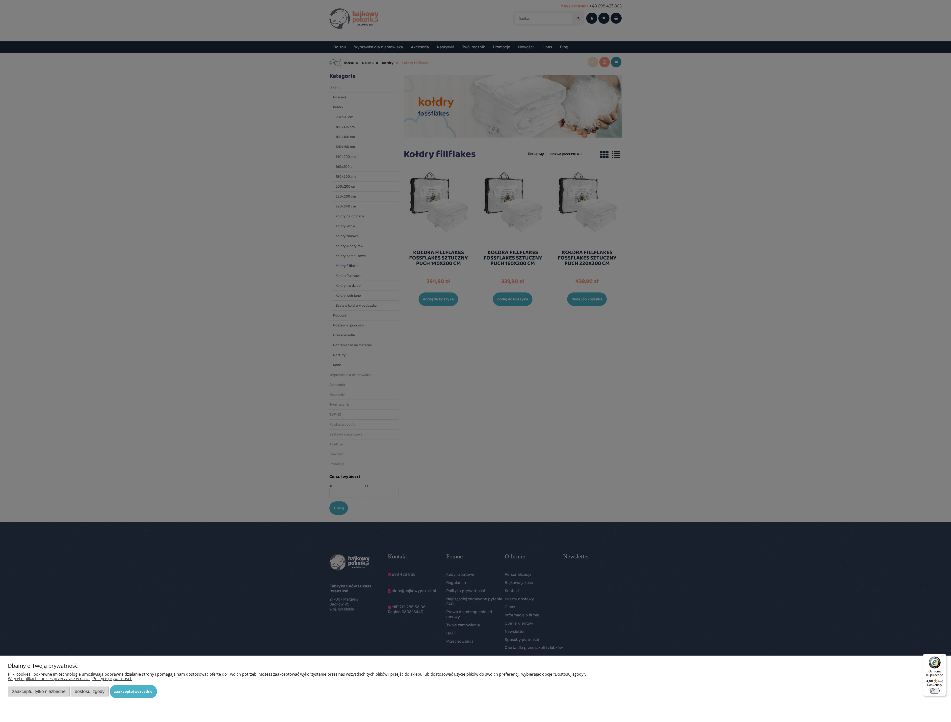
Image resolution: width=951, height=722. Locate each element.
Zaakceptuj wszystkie (133, 691)
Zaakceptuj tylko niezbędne (39, 691)
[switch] (935, 691)
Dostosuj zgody (90, 691)
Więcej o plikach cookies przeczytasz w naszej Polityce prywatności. (70, 678)
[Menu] (943, 657)
